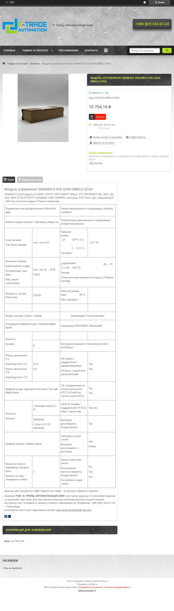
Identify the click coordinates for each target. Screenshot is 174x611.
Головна (9, 50)
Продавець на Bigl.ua (87, 584)
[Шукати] (167, 50)
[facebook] (5, 516)
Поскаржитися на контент (90, 587)
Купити (100, 116)
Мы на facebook (13, 568)
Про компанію (68, 50)
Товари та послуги (35, 50)
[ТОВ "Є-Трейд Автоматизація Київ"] (25, 25)
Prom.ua (103, 581)
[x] (9, 516)
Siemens (35, 63)
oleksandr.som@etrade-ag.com (73, 510)
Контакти (91, 50)
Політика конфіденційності (118, 587)
